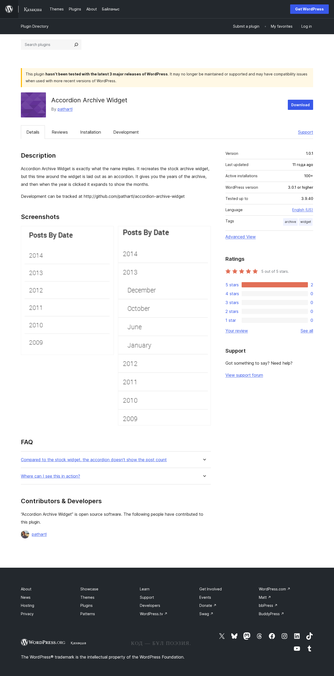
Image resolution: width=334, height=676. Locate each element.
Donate (208, 605)
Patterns (87, 614)
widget (305, 222)
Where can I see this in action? (50, 476)
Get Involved (210, 589)
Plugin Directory (35, 26)
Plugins (86, 605)
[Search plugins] (76, 44)
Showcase (89, 589)
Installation (90, 132)
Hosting (27, 605)
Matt (265, 597)
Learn (145, 589)
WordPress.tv (154, 614)
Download (300, 105)
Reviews (60, 132)
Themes (87, 597)
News (26, 597)
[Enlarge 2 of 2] (203, 233)
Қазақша (78, 643)
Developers (150, 605)
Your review (236, 330)
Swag (206, 614)
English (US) (302, 209)
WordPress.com (274, 589)
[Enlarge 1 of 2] (106, 233)
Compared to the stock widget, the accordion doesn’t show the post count (94, 459)
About (26, 589)
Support (305, 132)
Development (126, 132)
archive (290, 222)
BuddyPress (271, 614)
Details (32, 132)
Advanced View (240, 236)
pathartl (65, 109)
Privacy (27, 614)
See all (307, 330)
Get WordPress (309, 9)
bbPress (268, 605)
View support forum (244, 375)
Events (205, 597)
